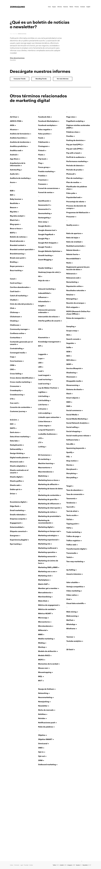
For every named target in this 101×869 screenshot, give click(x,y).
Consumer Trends (19, 79)
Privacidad (26, 865)
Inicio (11, 33)
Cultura (11, 865)
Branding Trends (41, 79)
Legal (21, 865)
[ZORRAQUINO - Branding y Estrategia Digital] (17, 7)
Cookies (31, 865)
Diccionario (15, 33)
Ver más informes (62, 79)
